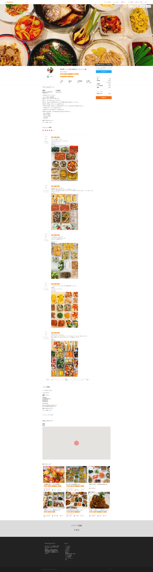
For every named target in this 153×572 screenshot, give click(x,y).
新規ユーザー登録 (138, 2)
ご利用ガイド (123, 2)
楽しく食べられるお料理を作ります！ (73, 484)
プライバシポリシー (69, 558)
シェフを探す (108, 2)
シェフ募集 (67, 547)
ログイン (146, 2)
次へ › (83, 379)
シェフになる (115, 2)
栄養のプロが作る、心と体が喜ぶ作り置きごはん (98, 484)
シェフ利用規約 (68, 556)
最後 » (87, 379)
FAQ (66, 559)
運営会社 (67, 552)
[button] (11, 34)
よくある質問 (130, 2)
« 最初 (47, 379)
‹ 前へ (52, 379)
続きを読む (53, 144)
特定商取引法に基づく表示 (70, 553)
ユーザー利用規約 (68, 555)
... (79, 379)
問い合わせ (67, 550)
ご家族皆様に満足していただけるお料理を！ (52, 484)
